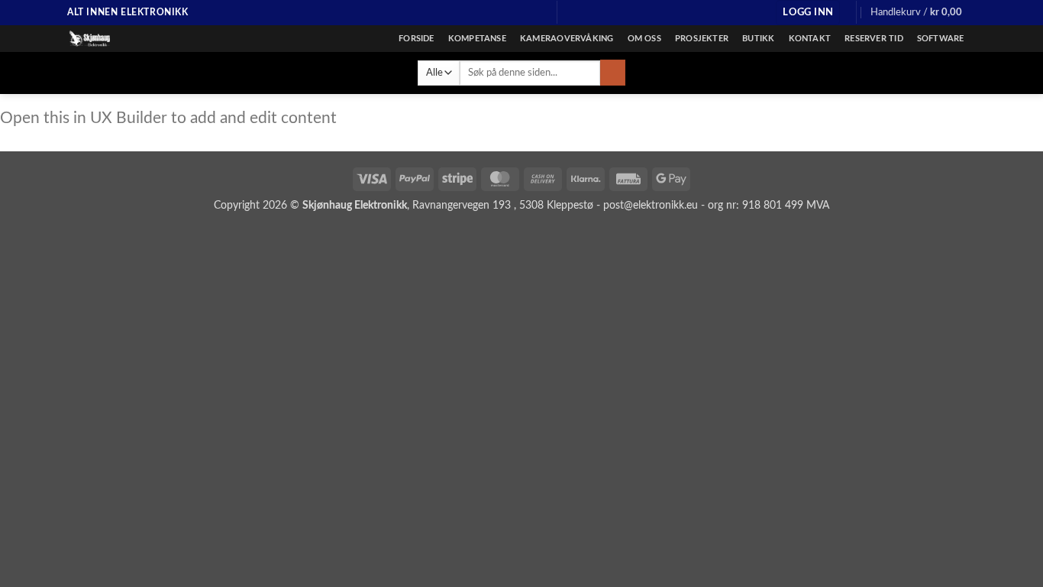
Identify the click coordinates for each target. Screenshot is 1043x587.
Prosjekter (701, 38)
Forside (416, 38)
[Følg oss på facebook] (493, 12)
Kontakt (810, 38)
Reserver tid (873, 38)
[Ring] (536, 12)
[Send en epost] (522, 12)
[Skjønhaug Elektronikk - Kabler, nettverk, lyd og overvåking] (143, 38)
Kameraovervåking (567, 38)
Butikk (758, 38)
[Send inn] (612, 73)
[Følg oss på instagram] (507, 12)
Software (940, 38)
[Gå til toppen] (1011, 566)
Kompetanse (477, 38)
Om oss (644, 38)
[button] (808, 12)
